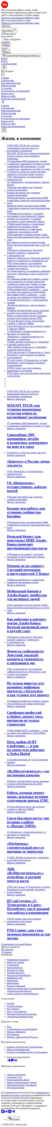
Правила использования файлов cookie (20, 23)
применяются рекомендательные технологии (25, 1093)
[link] (6, 52)
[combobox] (13, 1118)
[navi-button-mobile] (4, 67)
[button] (4, 58)
